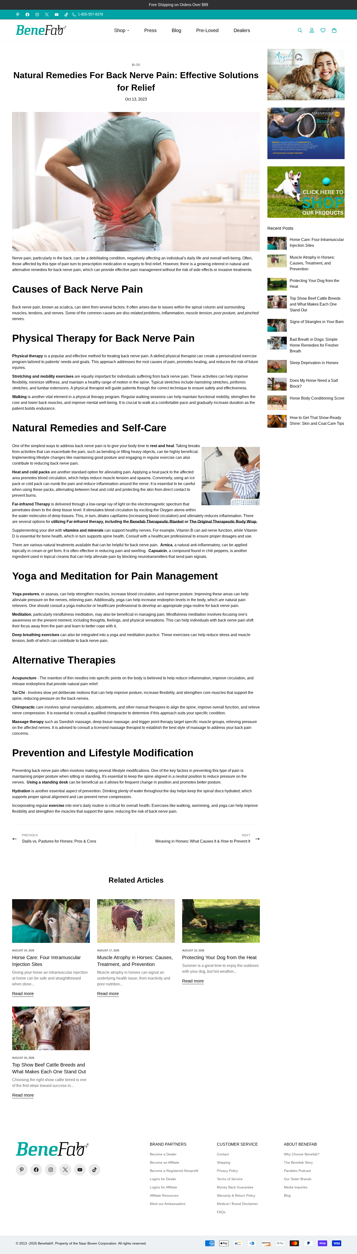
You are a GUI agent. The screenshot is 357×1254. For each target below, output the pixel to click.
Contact (223, 1154)
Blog (176, 30)
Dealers (242, 30)
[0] (334, 30)
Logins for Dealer (163, 1179)
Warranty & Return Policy (236, 1195)
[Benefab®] (41, 30)
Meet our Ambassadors (168, 1204)
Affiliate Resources (164, 1195)
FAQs (221, 1212)
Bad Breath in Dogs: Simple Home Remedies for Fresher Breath (314, 345)
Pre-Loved (207, 30)
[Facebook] (27, 15)
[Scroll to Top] (347, 1227)
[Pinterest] (18, 15)
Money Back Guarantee (235, 1187)
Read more (23, 993)
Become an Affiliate (164, 1162)
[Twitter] (47, 15)
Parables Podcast (297, 1171)
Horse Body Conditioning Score (317, 398)
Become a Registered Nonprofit (174, 1171)
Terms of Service (230, 1179)
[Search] (300, 30)
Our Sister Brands (297, 1179)
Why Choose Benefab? (301, 1154)
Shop (119, 30)
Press (150, 30)
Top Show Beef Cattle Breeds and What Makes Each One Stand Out (315, 304)
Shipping (223, 1162)
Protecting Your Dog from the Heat (219, 957)
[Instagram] (37, 15)
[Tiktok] (66, 15)
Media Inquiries (295, 1187)
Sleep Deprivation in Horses (314, 363)
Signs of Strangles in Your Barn (317, 322)
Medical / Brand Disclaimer (237, 1204)
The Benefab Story (298, 1162)
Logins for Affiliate (163, 1187)
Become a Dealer (163, 1154)
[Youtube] (57, 15)
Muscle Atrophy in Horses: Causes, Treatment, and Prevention (312, 263)
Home (127, 51)
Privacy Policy (227, 1171)
